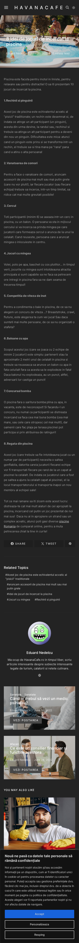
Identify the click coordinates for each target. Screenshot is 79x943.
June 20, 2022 (39, 53)
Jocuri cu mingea (19, 599)
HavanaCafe (39, 7)
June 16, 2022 (43, 710)
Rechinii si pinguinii (48, 599)
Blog (24, 744)
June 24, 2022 (43, 759)
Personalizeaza (39, 924)
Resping (39, 934)
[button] (73, 7)
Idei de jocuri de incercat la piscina (30, 594)
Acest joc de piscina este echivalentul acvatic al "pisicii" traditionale (36, 576)
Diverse (11, 29)
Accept (39, 914)
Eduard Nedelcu (16, 53)
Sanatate (15, 694)
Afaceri (14, 744)
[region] (39, 896)
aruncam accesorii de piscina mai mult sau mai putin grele (37, 586)
